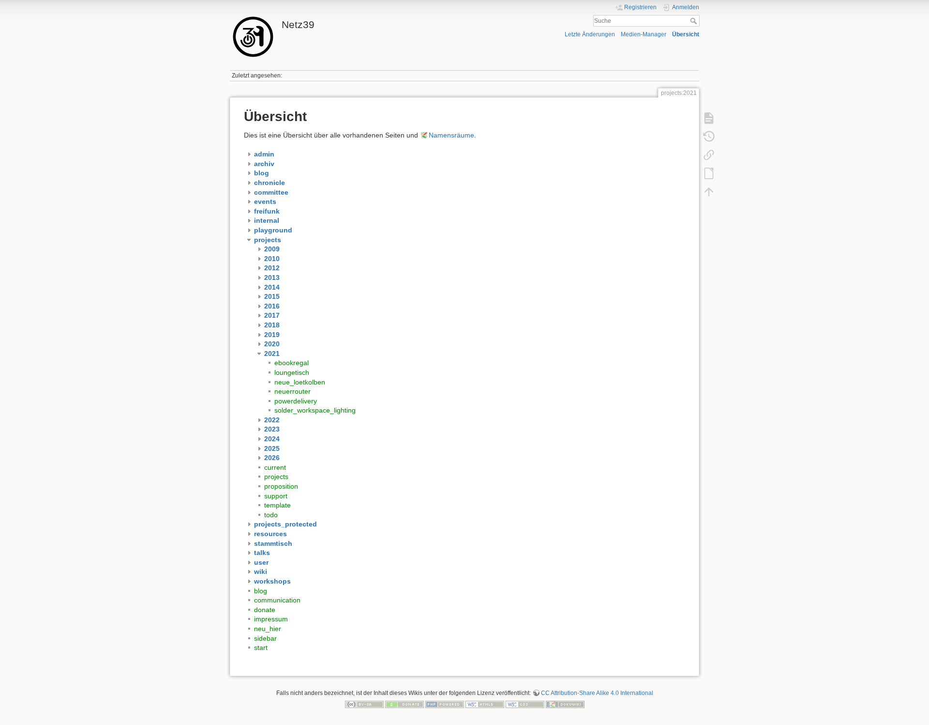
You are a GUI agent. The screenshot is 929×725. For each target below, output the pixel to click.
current (275, 467)
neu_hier (267, 628)
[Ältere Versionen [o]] (709, 136)
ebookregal (291, 363)
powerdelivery (295, 401)
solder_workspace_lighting (315, 410)
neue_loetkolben (299, 382)
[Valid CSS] (525, 704)
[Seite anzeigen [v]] (709, 118)
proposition (281, 486)
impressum (271, 619)
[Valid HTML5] (484, 704)
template (277, 505)
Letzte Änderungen (590, 34)
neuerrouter (292, 391)
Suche (694, 20)
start (261, 647)
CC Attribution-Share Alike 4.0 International (597, 693)
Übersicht (685, 34)
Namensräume (451, 135)
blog (260, 591)
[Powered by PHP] (444, 704)
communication (277, 600)
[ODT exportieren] (709, 173)
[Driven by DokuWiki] (565, 704)
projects (276, 476)
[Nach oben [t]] (709, 192)
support (275, 496)
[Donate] (404, 704)
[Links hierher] (709, 155)
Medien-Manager (643, 34)
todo (271, 515)
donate (264, 610)
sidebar (265, 638)
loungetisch (291, 372)
